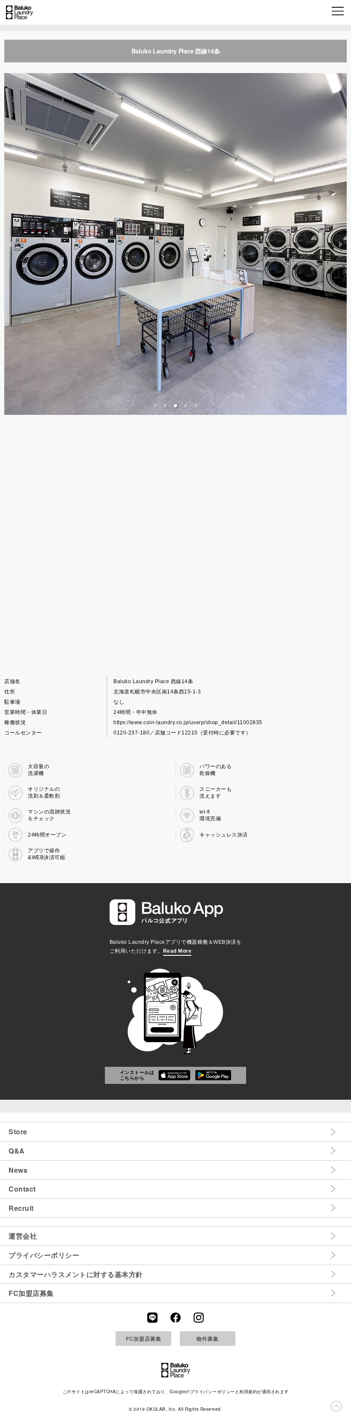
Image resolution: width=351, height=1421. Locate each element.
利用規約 (248, 1392)
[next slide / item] (341, 244)
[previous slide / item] (10, 244)
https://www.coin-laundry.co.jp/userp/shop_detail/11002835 (187, 722)
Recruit (21, 1208)
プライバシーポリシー (44, 1255)
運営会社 (23, 1236)
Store (18, 1131)
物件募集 (207, 1338)
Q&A (17, 1151)
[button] (338, 12)
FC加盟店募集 (31, 1293)
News (18, 1170)
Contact (22, 1189)
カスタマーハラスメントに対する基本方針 (76, 1274)
